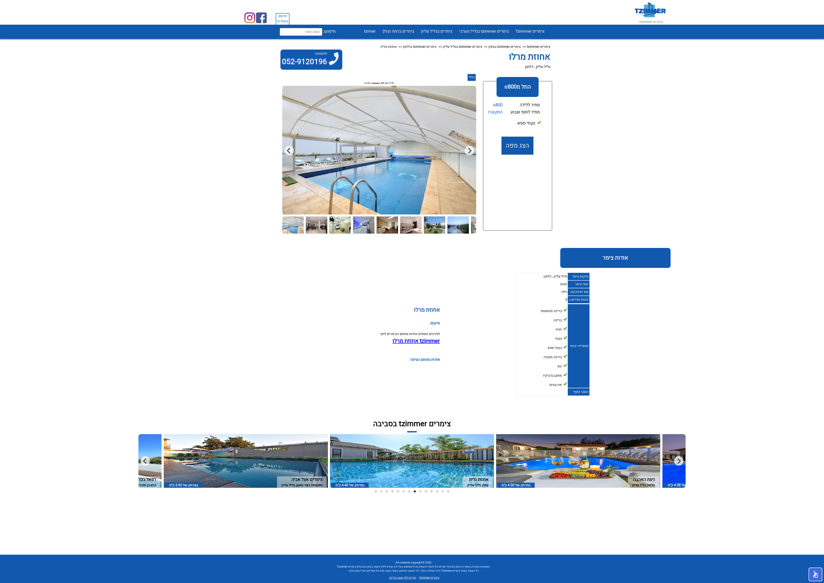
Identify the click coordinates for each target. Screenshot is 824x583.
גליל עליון (543, 67)
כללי (471, 77)
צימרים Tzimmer (530, 31)
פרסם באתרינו (282, 19)
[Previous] (145, 461)
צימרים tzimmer (538, 46)
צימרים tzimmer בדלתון (420, 46)
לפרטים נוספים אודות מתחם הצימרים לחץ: (409, 334)
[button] (815, 574)
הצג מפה (517, 145)
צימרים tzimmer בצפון (504, 46)
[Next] (678, 461)
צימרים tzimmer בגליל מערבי (484, 31)
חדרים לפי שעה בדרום (402, 577)
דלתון (529, 67)
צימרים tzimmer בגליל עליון (462, 46)
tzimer (370, 31)
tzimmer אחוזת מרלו (416, 341)
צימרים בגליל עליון (436, 31)
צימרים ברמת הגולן (398, 31)
